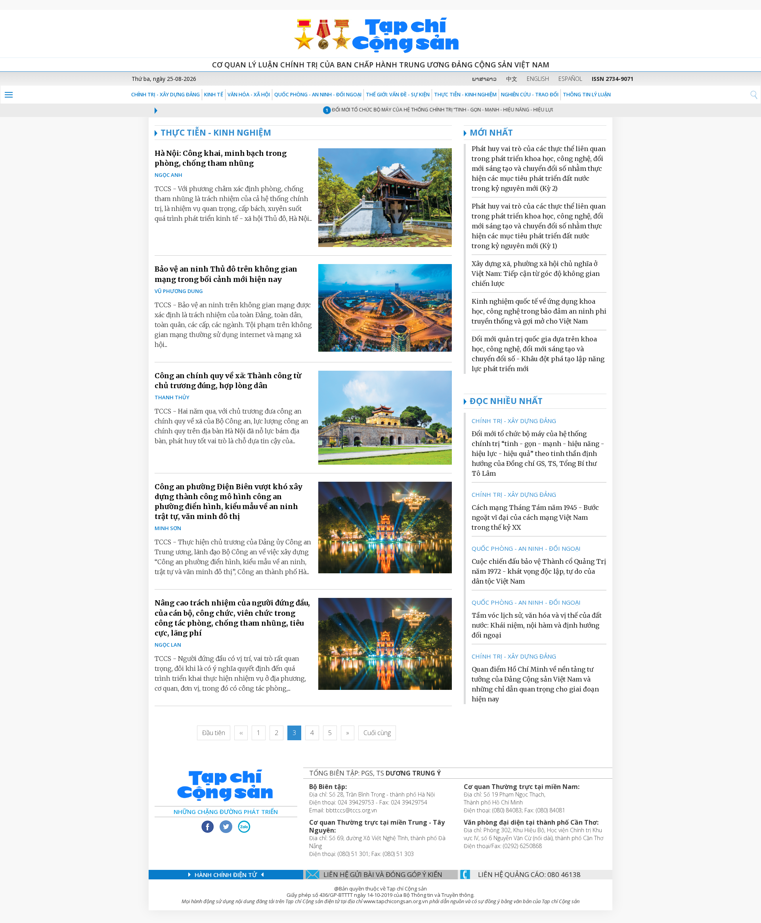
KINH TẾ (213, 94)
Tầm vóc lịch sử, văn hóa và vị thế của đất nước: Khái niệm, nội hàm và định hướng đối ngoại (537, 625)
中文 (511, 78)
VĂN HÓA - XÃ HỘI (249, 94)
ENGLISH (538, 78)
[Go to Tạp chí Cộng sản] (380, 33)
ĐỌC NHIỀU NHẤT (506, 400)
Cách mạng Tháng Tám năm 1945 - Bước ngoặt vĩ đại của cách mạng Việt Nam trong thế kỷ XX (535, 517)
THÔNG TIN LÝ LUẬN (587, 94)
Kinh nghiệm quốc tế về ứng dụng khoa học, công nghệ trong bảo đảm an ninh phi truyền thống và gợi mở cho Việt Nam (539, 311)
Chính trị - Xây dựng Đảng (165, 94)
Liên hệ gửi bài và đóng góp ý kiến (382, 874)
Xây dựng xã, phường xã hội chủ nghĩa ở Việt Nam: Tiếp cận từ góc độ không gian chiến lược (536, 273)
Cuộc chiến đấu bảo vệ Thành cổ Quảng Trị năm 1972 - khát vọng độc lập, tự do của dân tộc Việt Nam (539, 571)
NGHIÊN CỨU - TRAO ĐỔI (529, 94)
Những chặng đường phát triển (226, 812)
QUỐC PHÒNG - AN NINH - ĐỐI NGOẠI (317, 94)
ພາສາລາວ (484, 78)
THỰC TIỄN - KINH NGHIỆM (465, 94)
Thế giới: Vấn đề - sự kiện (398, 94)
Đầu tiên (213, 732)
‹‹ (241, 732)
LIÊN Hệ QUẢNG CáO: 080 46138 (529, 874)
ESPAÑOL (570, 78)
